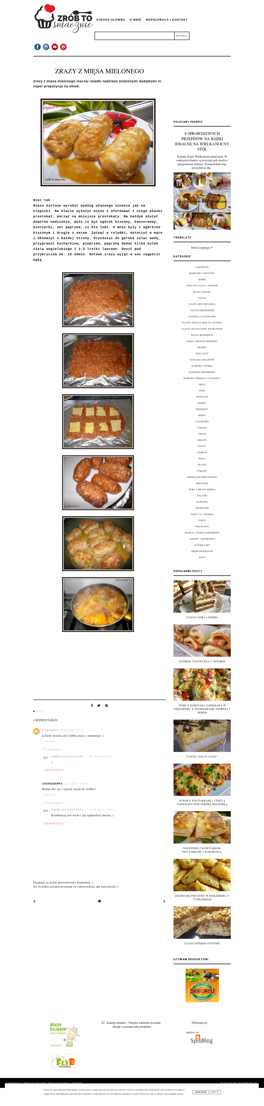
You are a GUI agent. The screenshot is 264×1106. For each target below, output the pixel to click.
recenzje (202, 483)
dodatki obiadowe (202, 359)
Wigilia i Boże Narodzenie (202, 532)
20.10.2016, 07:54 (101, 756)
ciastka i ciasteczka (202, 316)
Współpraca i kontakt (167, 19)
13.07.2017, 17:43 (101, 809)
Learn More (200, 1092)
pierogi (202, 452)
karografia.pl (248, 1083)
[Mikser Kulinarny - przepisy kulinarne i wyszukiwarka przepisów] (64, 1046)
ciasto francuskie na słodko (202, 322)
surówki (202, 501)
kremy (202, 402)
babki (202, 279)
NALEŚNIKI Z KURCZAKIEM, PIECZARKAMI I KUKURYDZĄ (202, 849)
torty (202, 520)
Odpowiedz (50, 741)
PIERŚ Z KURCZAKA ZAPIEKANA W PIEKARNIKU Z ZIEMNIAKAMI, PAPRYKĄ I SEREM (202, 709)
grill (202, 384)
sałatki (202, 495)
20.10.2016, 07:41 (72, 730)
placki (202, 464)
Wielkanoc (202, 526)
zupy (202, 557)
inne (202, 390)
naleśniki (202, 421)
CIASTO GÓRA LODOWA (202, 617)
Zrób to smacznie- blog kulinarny (46, 1083)
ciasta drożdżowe (202, 310)
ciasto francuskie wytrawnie (202, 328)
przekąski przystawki (202, 476)
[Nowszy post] (34, 901)
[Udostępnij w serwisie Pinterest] (106, 706)
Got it (215, 1092)
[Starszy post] (164, 901)
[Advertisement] (202, 89)
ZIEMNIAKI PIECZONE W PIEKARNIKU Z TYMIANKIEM (202, 897)
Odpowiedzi (54, 749)
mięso (39, 711)
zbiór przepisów (202, 551)
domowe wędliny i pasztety (202, 378)
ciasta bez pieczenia (202, 304)
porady (202, 470)
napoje (202, 427)
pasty (202, 446)
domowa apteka (202, 365)
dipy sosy (202, 353)
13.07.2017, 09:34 (76, 783)
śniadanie (202, 507)
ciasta (202, 297)
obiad (202, 433)
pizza (202, 458)
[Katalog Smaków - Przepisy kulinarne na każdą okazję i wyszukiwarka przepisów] (132, 1026)
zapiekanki (202, 545)
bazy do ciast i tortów (202, 285)
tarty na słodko (202, 514)
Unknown (50, 730)
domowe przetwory (202, 372)
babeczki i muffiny (202, 273)
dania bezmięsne (202, 334)
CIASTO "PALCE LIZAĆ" (202, 756)
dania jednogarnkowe (202, 341)
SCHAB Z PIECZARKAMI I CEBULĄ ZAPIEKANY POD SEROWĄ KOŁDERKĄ (202, 802)
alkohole (202, 266)
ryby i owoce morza (202, 489)
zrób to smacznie (67, 756)
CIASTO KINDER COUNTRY (202, 943)
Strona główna (110, 19)
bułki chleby (202, 291)
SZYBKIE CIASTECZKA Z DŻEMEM (202, 661)
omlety (202, 439)
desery (202, 347)
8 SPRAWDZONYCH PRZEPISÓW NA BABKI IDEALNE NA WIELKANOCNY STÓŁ (202, 141)
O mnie (136, 19)
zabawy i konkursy (202, 538)
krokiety (202, 409)
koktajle (202, 396)
